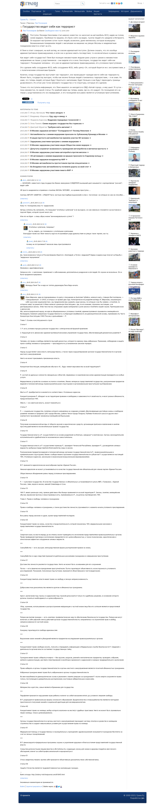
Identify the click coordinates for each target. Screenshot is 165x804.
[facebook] (57, 786)
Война (89, 11)
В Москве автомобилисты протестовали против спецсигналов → (60, 163)
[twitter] (59, 786)
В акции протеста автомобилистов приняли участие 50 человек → (60, 138)
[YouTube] (119, 3)
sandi (24, 265)
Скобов (26, 11)
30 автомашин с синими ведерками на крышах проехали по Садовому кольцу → (66, 156)
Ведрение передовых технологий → (64, 120)
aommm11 (26, 203)
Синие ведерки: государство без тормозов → (63, 123)
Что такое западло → (55, 113)
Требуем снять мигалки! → (60, 127)
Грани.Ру (24, 19)
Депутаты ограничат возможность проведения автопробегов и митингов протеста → (69, 149)
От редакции (47, 12)
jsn (143, 798)
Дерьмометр (136, 11)
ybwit (30, 241)
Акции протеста (98, 12)
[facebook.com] (112, 3)
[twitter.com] (114, 3)
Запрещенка (113, 11)
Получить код (43, 102)
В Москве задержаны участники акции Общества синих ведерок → (60, 145)
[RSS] (117, 3)
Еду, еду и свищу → (58, 116)
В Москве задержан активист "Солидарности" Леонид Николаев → (60, 131)
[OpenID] (54, 786)
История (125, 11)
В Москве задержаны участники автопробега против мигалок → (59, 152)
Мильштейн (80, 11)
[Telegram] (121, 3)
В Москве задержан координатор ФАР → (48, 159)
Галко (57, 11)
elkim (24, 180)
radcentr (28, 224)
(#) (40, 180)
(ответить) (24, 199)
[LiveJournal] (61, 786)
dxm (24, 282)
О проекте (25, 795)
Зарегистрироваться (34, 786)
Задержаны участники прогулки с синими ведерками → (55, 141)
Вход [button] (140, 3)
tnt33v (24, 252)
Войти (22, 786)
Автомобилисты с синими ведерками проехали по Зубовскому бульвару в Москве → (69, 134)
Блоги (33, 19)
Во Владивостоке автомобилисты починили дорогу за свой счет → (60, 167)
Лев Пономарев (41, 23)
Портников (36, 11)
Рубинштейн (67, 11)
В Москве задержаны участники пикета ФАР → (51, 170)
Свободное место (53, 30)
